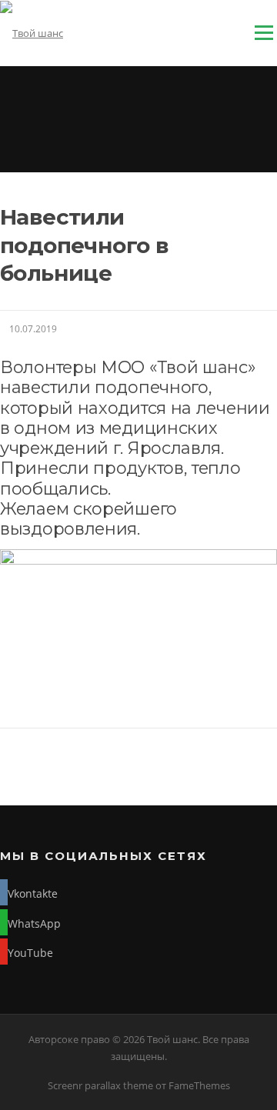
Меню (263, 32)
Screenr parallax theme (100, 1085)
